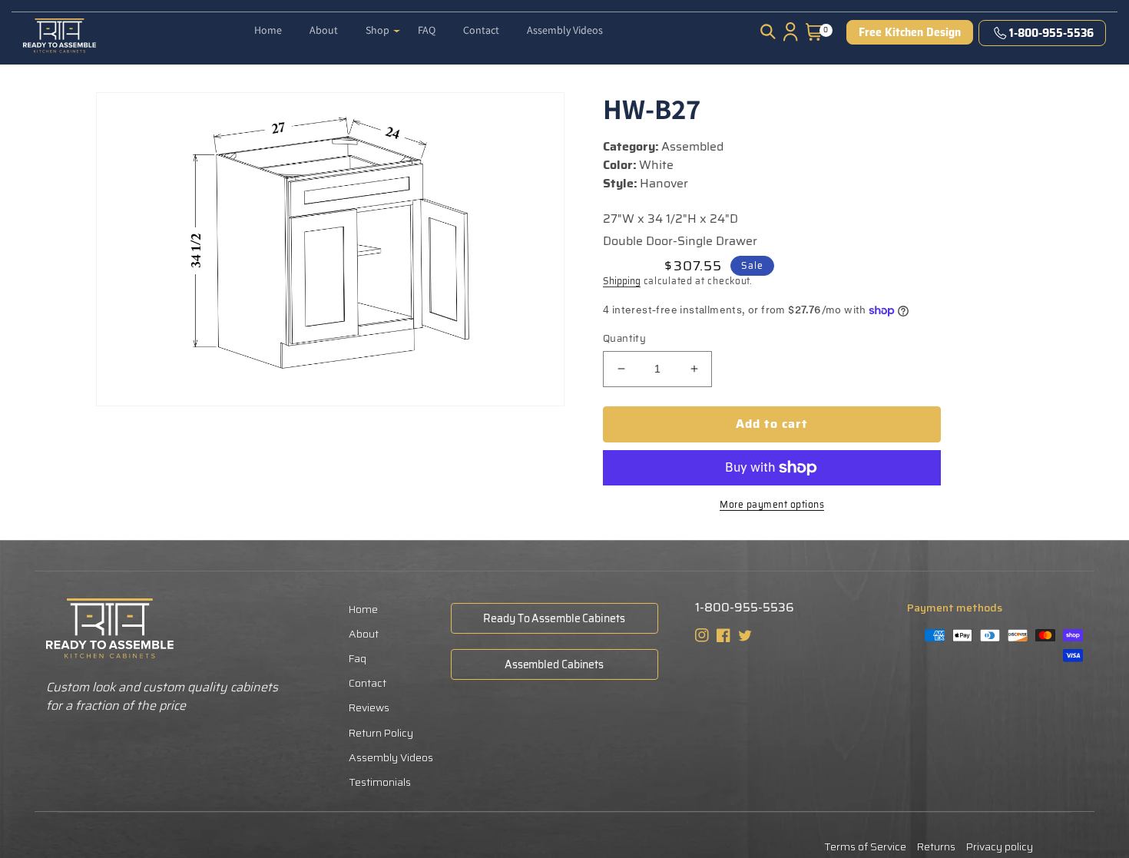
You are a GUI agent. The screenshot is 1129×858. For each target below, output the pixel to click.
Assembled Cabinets (554, 664)
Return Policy (381, 732)
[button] (383, 24)
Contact (367, 682)
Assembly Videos (391, 757)
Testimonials (380, 782)
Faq (357, 658)
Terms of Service (865, 846)
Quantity (624, 338)
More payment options (772, 505)
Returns (936, 846)
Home (363, 609)
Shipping (622, 280)
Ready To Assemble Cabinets (553, 618)
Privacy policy (999, 846)
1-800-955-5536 (1051, 33)
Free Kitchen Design (910, 32)
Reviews (369, 707)
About (364, 633)
